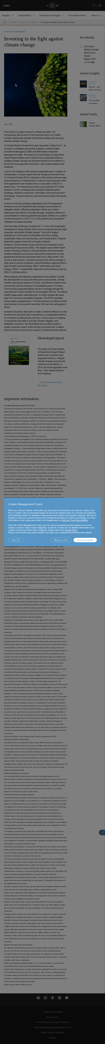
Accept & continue (85, 540)
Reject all (16, 540)
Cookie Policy (71, 529)
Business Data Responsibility (75, 520)
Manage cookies (61, 540)
